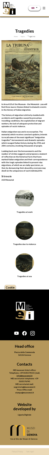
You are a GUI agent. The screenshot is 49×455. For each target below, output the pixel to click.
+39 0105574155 (27, 373)
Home (16, 36)
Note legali (30, 451)
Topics (22, 36)
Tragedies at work (25, 212)
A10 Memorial (8, 180)
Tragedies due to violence (24, 244)
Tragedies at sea (24, 276)
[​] (24, 433)
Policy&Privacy (17, 451)
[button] (16, 333)
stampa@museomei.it (24, 392)
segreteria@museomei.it (24, 387)
